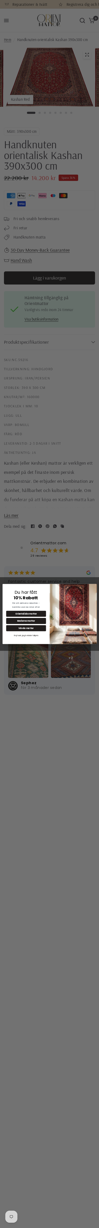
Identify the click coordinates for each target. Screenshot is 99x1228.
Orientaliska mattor (26, 613)
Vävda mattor (26, 628)
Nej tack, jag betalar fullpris (26, 635)
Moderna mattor (26, 621)
